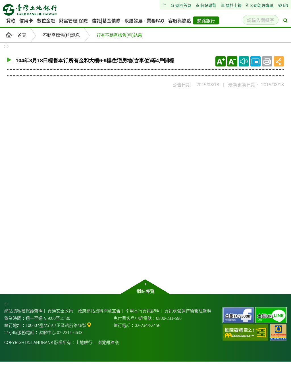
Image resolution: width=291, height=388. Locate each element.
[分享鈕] (279, 61)
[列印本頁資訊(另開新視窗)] (267, 61)
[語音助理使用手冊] (244, 61)
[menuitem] (10, 20)
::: (6, 303)
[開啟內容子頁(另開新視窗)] (255, 61)
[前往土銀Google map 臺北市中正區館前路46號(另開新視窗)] (89, 324)
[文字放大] (220, 61)
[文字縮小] (232, 61)
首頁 (22, 35)
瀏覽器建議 (108, 342)
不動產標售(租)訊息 (61, 35)
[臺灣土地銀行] (30, 11)
